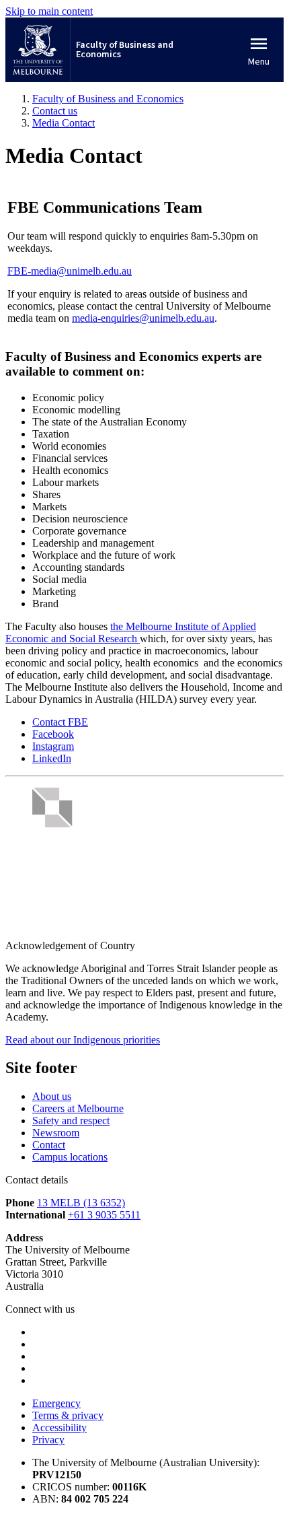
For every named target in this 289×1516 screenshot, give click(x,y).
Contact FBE (60, 722)
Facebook (53, 734)
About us (51, 1096)
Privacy (48, 1439)
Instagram (53, 746)
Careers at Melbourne (78, 1108)
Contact (48, 1144)
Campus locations (70, 1157)
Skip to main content (49, 11)
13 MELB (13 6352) (81, 1202)
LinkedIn (51, 758)
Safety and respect (71, 1120)
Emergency (56, 1403)
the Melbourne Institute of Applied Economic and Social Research (130, 632)
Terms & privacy (68, 1415)
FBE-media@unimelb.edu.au (69, 271)
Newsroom (55, 1132)
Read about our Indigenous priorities (82, 1039)
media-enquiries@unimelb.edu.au (143, 318)
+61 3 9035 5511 (104, 1214)
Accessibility (59, 1427)
